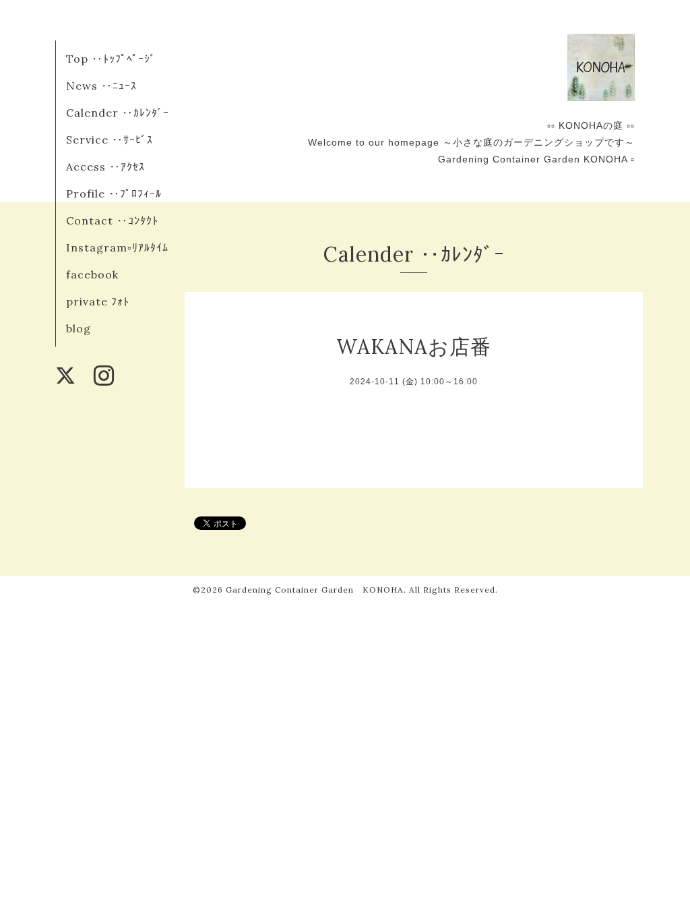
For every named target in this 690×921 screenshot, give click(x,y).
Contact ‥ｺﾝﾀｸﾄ (112, 220)
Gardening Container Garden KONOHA (315, 590)
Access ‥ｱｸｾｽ (105, 166)
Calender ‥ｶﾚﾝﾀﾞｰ (117, 112)
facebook (92, 274)
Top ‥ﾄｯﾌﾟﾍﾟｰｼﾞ (111, 58)
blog (78, 328)
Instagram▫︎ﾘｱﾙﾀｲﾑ (117, 247)
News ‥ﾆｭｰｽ (101, 85)
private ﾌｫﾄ (97, 301)
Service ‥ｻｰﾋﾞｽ (109, 139)
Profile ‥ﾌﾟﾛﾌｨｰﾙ (114, 193)
